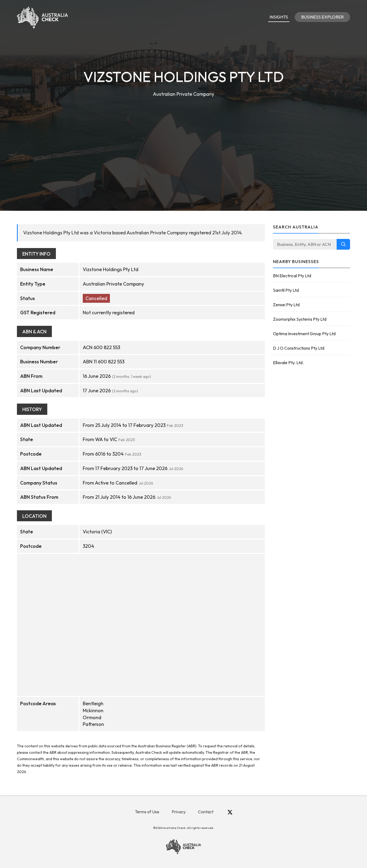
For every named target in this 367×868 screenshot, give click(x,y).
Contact (205, 811)
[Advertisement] (183, 138)
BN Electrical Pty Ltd (292, 275)
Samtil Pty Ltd (286, 290)
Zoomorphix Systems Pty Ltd (299, 319)
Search (343, 244)
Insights (278, 17)
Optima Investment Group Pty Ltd (304, 333)
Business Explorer (322, 17)
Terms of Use (147, 811)
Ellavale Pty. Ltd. (288, 362)
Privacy (179, 811)
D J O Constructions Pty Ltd (298, 348)
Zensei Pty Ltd (286, 304)
